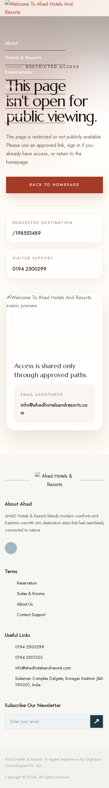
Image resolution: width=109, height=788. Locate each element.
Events (12, 101)
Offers (12, 86)
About (11, 43)
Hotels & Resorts (23, 57)
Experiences (18, 72)
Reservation (17, 115)
